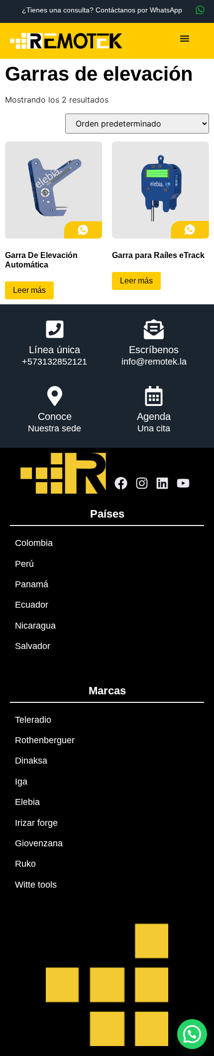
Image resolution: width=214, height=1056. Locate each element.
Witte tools (36, 885)
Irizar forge (36, 823)
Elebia (27, 802)
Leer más (29, 290)
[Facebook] (120, 483)
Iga (21, 782)
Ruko (25, 864)
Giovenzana (39, 843)
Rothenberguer (45, 740)
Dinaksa (31, 761)
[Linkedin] (162, 483)
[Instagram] (141, 483)
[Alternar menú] (185, 38)
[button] (192, 1034)
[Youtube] (183, 483)
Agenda (154, 416)
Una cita (153, 428)
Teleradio (33, 720)
